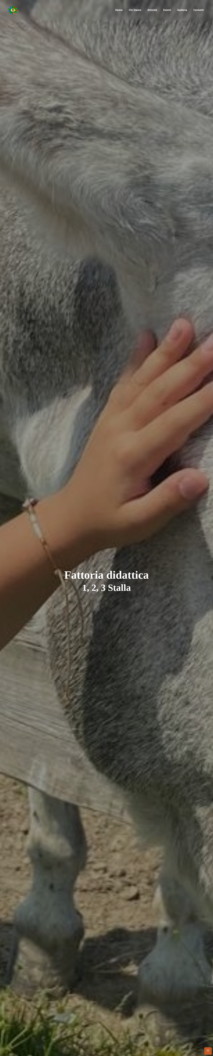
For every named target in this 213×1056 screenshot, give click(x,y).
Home (119, 10)
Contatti (198, 10)
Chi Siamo (135, 10)
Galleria (182, 10)
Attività (152, 10)
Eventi (167, 10)
